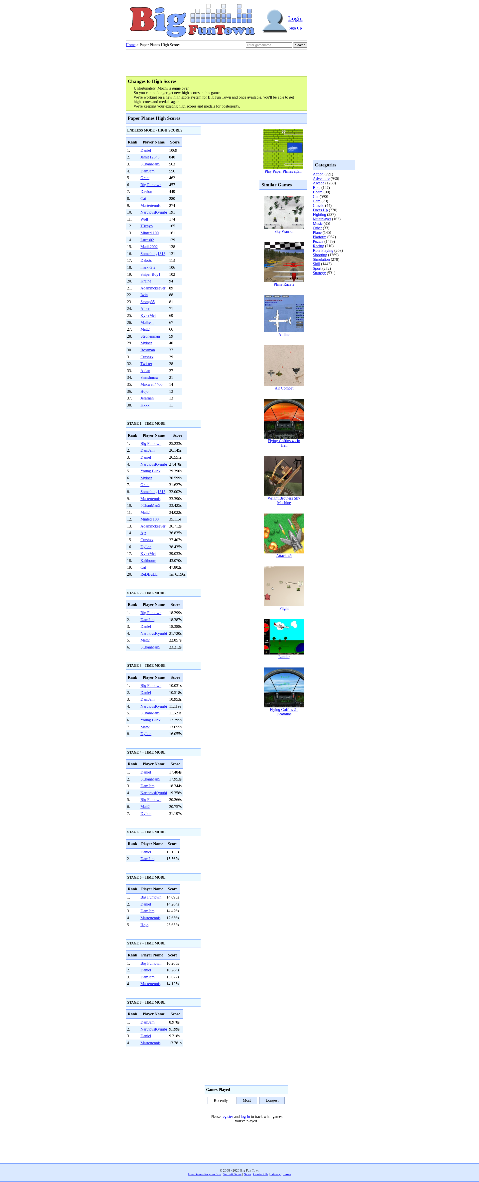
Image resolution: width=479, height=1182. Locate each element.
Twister (146, 364)
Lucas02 (147, 240)
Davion (146, 191)
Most (247, 1100)
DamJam (147, 171)
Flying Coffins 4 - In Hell (284, 443)
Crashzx (146, 357)
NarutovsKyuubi (153, 212)
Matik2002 (149, 247)
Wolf (144, 219)
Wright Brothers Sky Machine (284, 500)
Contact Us (260, 1174)
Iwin (144, 295)
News (247, 1174)
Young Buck (150, 471)
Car (316, 196)
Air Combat (284, 388)
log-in (245, 1116)
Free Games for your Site (204, 1174)
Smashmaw (149, 377)
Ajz (143, 533)
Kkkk (144, 405)
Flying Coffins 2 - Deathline (284, 711)
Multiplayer (322, 219)
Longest (272, 1100)
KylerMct (148, 315)
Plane (317, 232)
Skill (316, 264)
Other (317, 228)
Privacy (275, 1174)
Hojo (144, 391)
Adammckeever (152, 288)
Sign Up (295, 28)
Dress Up (320, 210)
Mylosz (146, 343)
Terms (287, 1174)
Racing (318, 246)
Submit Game (232, 1174)
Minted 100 (149, 233)
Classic (318, 205)
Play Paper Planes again (283, 171)
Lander (284, 657)
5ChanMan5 (150, 164)
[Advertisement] (333, 295)
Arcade (318, 183)
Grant (144, 178)
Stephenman (150, 336)
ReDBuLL (149, 574)
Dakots (146, 260)
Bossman (147, 350)
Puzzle (318, 241)
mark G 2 (147, 267)
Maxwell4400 (151, 384)
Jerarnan (147, 398)
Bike (316, 187)
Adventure (321, 178)
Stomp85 (147, 302)
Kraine (145, 281)
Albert (145, 308)
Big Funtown (150, 185)
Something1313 (152, 254)
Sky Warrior (284, 231)
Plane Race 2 (284, 284)
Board (318, 192)
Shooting (320, 255)
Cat (143, 198)
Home (130, 45)
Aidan (145, 371)
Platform (319, 237)
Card (317, 201)
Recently (221, 1101)
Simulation (321, 259)
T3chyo (146, 226)
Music (318, 223)
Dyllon (145, 547)
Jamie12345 (149, 157)
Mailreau (147, 322)
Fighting (319, 214)
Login (295, 18)
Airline (283, 334)
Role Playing (323, 250)
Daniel (145, 150)
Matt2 (145, 329)
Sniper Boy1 (150, 274)
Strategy (319, 273)
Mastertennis (150, 205)
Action (318, 174)
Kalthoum (148, 560)
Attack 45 (284, 555)
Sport (317, 268)
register (227, 1116)
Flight (284, 608)
